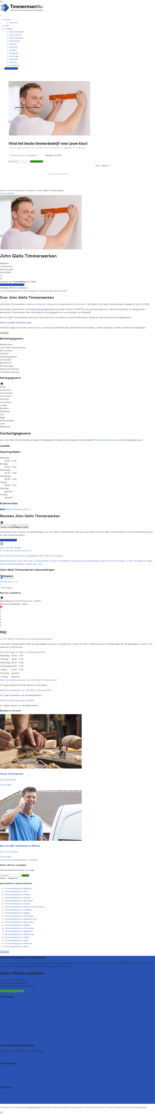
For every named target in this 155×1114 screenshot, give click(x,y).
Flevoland (13, 65)
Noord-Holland (16, 32)
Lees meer (4, 333)
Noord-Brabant (16, 38)
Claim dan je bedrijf (103, 440)
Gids (7, 25)
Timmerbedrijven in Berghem (22, 190)
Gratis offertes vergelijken (12, 285)
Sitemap (46, 1107)
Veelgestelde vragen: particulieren (16, 1072)
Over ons (13, 22)
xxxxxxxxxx (5, 390)
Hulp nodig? (5, 1078)
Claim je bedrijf (7, 193)
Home (7, 19)
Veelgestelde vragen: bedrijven (15, 1075)
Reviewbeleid (140, 1107)
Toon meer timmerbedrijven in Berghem (19, 860)
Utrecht (12, 44)
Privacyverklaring (60, 1107)
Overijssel (13, 53)
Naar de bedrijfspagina (58, 174)
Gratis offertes (11, 68)
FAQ (65, 291)
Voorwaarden (76, 1107)
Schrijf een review (8, 540)
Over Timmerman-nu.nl (11, 1093)
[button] (77, 581)
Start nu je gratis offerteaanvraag (15, 322)
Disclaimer (90, 1107)
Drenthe (13, 62)
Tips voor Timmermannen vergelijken (18, 1081)
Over (2, 291)
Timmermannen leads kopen (14, 1054)
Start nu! (25, 875)
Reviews (58, 291)
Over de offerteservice (10, 1096)
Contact (3, 1069)
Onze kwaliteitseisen (9, 1099)
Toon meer (4, 952)
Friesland (13, 59)
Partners (100, 1107)
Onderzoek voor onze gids (12, 1102)
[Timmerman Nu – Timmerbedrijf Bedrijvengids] (21, 11)
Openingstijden (47, 291)
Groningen (14, 56)
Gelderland (14, 41)
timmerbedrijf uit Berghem (44, 304)
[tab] (77, 581)
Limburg (13, 47)
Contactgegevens (31, 291)
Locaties (8, 29)
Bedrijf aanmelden (8, 1057)
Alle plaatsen (6, 1039)
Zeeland (13, 50)
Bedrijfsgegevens (13, 291)
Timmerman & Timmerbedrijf (14, 1107)
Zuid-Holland (15, 35)
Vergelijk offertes (36, 161)
